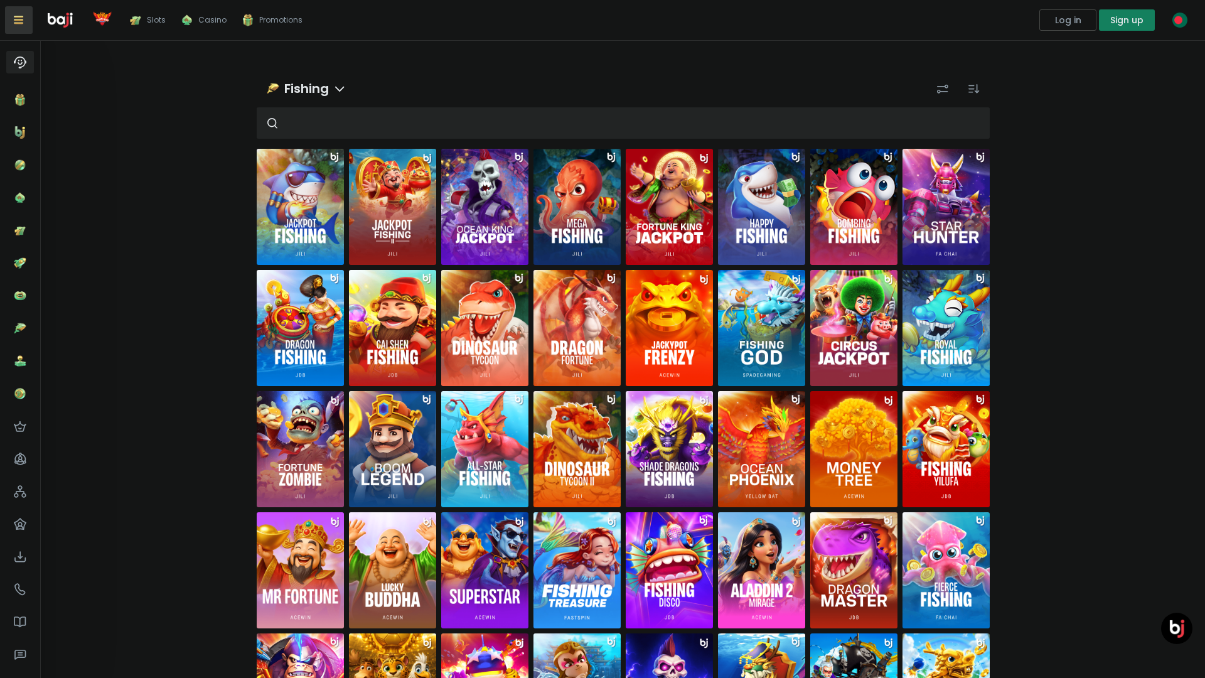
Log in (1068, 20)
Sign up (1126, 20)
